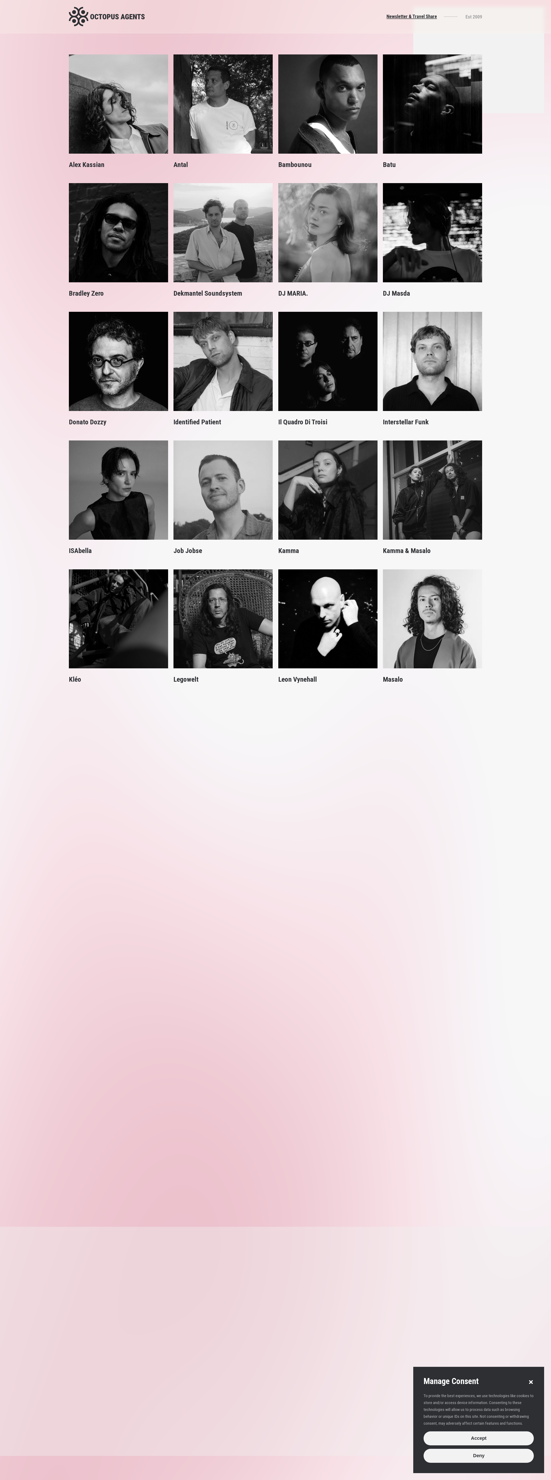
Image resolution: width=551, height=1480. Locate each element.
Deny (478, 1455)
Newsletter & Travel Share (412, 16)
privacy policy (398, 1410)
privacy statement (183, 1475)
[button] (531, 1382)
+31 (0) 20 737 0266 (274, 1280)
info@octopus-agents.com (280, 1288)
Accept (478, 1438)
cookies (153, 1475)
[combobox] (409, 1348)
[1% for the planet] (470, 1475)
